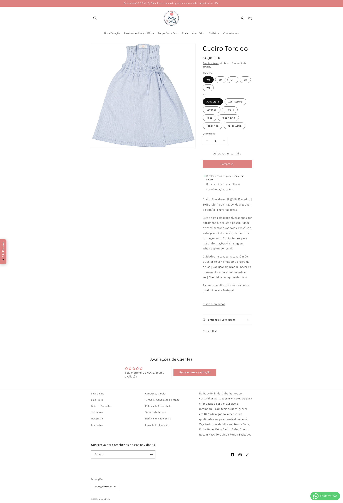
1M (220, 79)
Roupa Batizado (240, 434)
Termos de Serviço (155, 412)
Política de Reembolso (158, 418)
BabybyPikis (104, 499)
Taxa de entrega (211, 63)
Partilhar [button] (212, 330)
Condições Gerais (155, 393)
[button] (95, 18)
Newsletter (97, 418)
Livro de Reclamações (157, 425)
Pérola (230, 109)
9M (208, 87)
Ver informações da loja (220, 189)
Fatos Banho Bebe (226, 429)
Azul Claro (213, 101)
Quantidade (209, 133)
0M (208, 79)
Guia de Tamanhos (214, 304)
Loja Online (97, 393)
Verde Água (234, 125)
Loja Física (97, 399)
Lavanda (212, 109)
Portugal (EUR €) (103, 486)
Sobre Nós (97, 412)
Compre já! (227, 164)
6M (245, 79)
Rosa (209, 117)
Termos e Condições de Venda (162, 399)
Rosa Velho (228, 117)
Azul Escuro (235, 101)
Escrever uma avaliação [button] (194, 372)
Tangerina (212, 125)
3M (233, 79)
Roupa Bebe (241, 424)
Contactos (97, 425)
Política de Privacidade (158, 406)
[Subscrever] (151, 454)
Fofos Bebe (206, 429)
